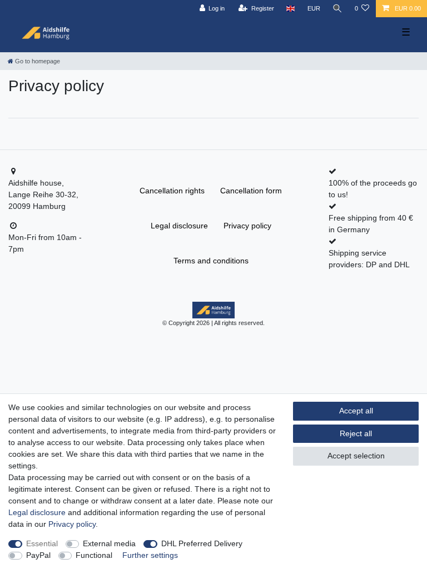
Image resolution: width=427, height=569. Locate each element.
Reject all (356, 433)
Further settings (150, 555)
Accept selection (356, 455)
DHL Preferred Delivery (201, 543)
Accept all (356, 410)
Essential (42, 543)
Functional (94, 555)
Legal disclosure (179, 225)
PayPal (38, 555)
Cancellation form (251, 190)
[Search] (337, 8)
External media (109, 543)
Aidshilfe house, (36, 182)
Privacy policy (247, 225)
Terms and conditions (211, 260)
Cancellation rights (172, 190)
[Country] (290, 8)
